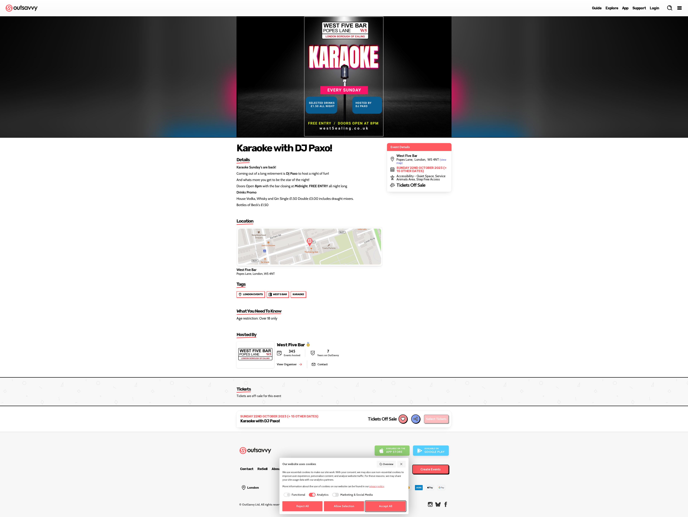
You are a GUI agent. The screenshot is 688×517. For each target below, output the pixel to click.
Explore (612, 8)
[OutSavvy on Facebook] (446, 504)
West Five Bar (291, 344)
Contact (246, 469)
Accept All (385, 506)
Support (639, 8)
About (277, 469)
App (625, 8)
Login (654, 8)
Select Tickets (436, 419)
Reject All (302, 506)
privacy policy (376, 486)
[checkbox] (293, 495)
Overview (388, 464)
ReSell (262, 469)
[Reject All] (401, 464)
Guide (597, 8)
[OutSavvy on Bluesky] (438, 504)
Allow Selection (344, 506)
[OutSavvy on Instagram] (430, 504)
